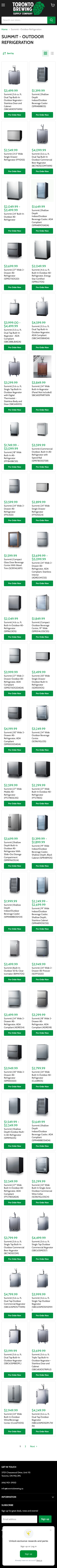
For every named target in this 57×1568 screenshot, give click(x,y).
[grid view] (45, 53)
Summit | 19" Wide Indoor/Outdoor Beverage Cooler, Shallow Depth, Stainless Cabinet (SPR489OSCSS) (40, 916)
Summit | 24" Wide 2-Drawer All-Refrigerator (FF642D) (14, 510)
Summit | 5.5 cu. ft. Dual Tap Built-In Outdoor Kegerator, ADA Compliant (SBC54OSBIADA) (41, 332)
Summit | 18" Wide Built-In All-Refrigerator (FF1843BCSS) (12, 457)
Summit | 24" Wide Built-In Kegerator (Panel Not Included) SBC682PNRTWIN (42, 391)
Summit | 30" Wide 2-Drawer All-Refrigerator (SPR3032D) (14, 1076)
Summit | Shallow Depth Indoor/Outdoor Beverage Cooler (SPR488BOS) (40, 100)
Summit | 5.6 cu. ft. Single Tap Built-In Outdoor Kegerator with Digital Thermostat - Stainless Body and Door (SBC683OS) (13, 395)
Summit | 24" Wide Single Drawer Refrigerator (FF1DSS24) (41, 510)
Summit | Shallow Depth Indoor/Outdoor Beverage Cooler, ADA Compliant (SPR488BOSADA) (42, 1133)
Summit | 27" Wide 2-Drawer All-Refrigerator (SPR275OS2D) (14, 274)
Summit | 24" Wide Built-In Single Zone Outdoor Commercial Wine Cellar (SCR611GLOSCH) (42, 1191)
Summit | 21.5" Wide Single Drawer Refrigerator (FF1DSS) (14, 156)
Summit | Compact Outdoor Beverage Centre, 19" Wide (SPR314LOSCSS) (41, 627)
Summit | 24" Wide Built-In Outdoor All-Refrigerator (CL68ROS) (42, 1076)
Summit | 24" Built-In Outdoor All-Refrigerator (14, 216)
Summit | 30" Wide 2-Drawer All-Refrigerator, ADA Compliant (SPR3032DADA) (14, 738)
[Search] (51, 20)
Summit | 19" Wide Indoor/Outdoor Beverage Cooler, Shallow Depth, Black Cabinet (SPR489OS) (42, 851)
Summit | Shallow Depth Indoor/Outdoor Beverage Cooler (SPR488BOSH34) (13, 911)
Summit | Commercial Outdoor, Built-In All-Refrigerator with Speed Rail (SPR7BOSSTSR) (42, 454)
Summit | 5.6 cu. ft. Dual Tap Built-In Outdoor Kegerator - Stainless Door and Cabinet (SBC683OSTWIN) (13, 102)
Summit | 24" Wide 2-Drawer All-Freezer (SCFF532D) (42, 971)
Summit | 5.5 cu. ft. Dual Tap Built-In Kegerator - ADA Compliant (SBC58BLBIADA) (13, 335)
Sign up (45, 1519)
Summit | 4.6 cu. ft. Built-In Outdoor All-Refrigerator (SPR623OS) (14, 627)
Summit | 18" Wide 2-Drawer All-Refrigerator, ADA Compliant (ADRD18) (42, 1023)
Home (5, 29)
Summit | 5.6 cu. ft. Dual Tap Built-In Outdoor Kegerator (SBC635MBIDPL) (13, 1359)
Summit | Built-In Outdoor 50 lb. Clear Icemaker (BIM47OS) (14, 971)
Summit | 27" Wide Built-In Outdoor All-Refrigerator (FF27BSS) (42, 793)
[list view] (52, 53)
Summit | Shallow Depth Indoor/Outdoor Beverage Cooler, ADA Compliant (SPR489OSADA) (42, 218)
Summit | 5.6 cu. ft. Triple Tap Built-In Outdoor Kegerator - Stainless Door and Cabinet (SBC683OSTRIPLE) (42, 1362)
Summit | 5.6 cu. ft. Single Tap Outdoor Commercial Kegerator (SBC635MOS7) (42, 1246)
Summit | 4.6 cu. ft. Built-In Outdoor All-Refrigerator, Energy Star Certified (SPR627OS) (42, 275)
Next (32, 1446)
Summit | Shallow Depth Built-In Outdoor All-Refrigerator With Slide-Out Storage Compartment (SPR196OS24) (12, 851)
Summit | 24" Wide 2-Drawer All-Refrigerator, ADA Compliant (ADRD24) (14, 1023)
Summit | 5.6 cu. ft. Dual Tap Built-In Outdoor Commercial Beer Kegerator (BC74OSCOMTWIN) (42, 159)
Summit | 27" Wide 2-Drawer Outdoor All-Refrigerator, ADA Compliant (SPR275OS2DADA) (14, 681)
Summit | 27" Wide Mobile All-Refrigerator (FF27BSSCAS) (13, 793)
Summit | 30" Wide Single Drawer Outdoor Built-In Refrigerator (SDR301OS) (41, 681)
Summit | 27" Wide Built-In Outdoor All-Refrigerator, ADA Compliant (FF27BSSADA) (14, 1191)
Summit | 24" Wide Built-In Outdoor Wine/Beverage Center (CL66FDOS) (14, 1418)
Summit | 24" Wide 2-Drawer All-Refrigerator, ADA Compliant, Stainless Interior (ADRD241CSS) (42, 570)
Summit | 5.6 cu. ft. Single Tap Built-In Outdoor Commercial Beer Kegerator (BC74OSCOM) (14, 1247)
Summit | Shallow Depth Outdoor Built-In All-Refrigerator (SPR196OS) (14, 1133)
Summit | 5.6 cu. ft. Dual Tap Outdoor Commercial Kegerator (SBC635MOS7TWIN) (14, 1302)
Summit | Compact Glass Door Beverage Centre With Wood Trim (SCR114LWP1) (14, 564)
